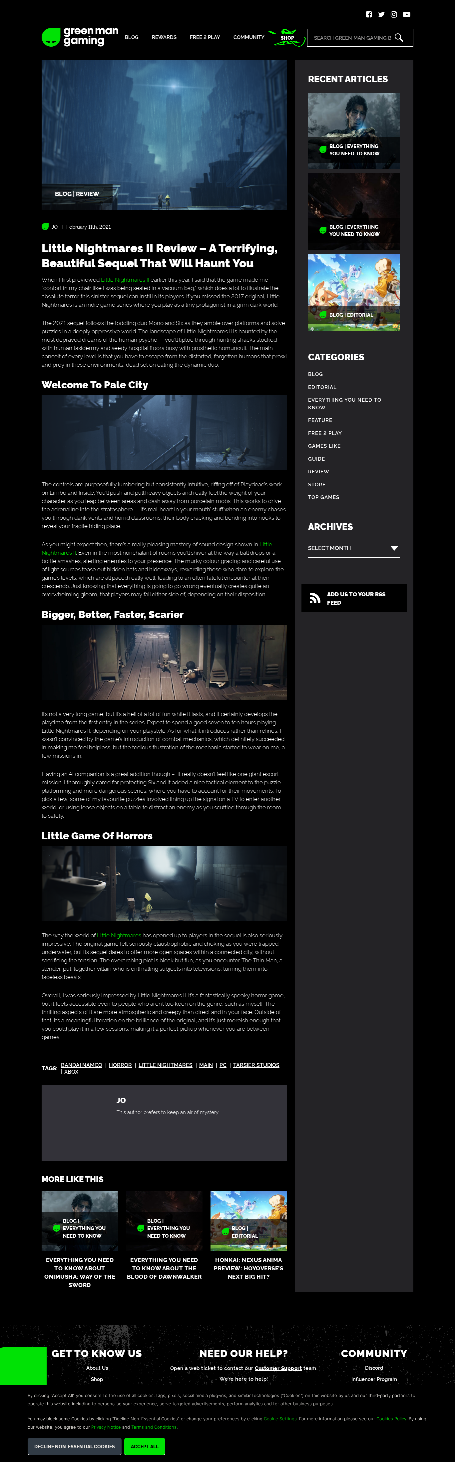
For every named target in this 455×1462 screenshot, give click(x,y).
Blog (132, 37)
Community (248, 37)
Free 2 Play (205, 37)
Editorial (322, 386)
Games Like (324, 445)
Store (317, 484)
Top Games (323, 496)
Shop (287, 37)
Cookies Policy (391, 1418)
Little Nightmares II (125, 279)
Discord (374, 1367)
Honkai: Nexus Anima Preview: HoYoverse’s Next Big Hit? (248, 1268)
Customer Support (278, 1367)
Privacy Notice (106, 1427)
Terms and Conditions (154, 1427)
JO (55, 226)
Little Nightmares (119, 935)
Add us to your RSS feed (356, 598)
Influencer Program (374, 1378)
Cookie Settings (280, 1418)
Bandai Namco (81, 1064)
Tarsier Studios (256, 1064)
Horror (120, 1064)
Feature (320, 419)
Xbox (71, 1071)
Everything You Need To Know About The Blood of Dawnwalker (164, 1268)
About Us (97, 1367)
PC (223, 1064)
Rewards (164, 37)
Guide (316, 458)
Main (206, 1064)
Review (318, 471)
